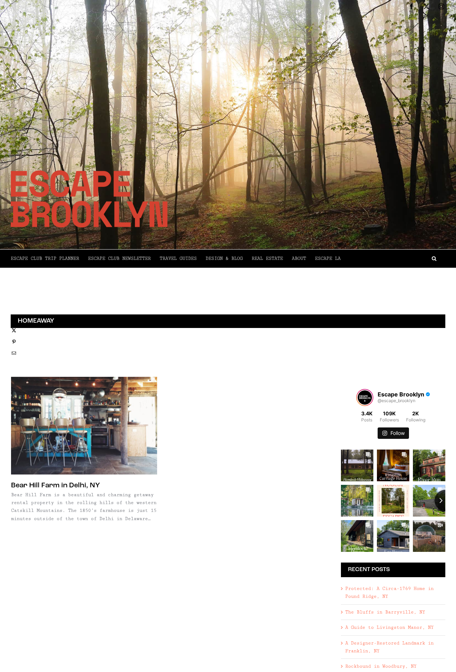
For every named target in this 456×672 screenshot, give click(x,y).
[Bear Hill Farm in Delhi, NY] (84, 425)
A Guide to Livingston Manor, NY (389, 627)
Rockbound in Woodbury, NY (380, 666)
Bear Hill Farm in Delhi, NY (55, 485)
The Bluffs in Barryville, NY (385, 612)
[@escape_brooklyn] (365, 397)
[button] (392, 258)
